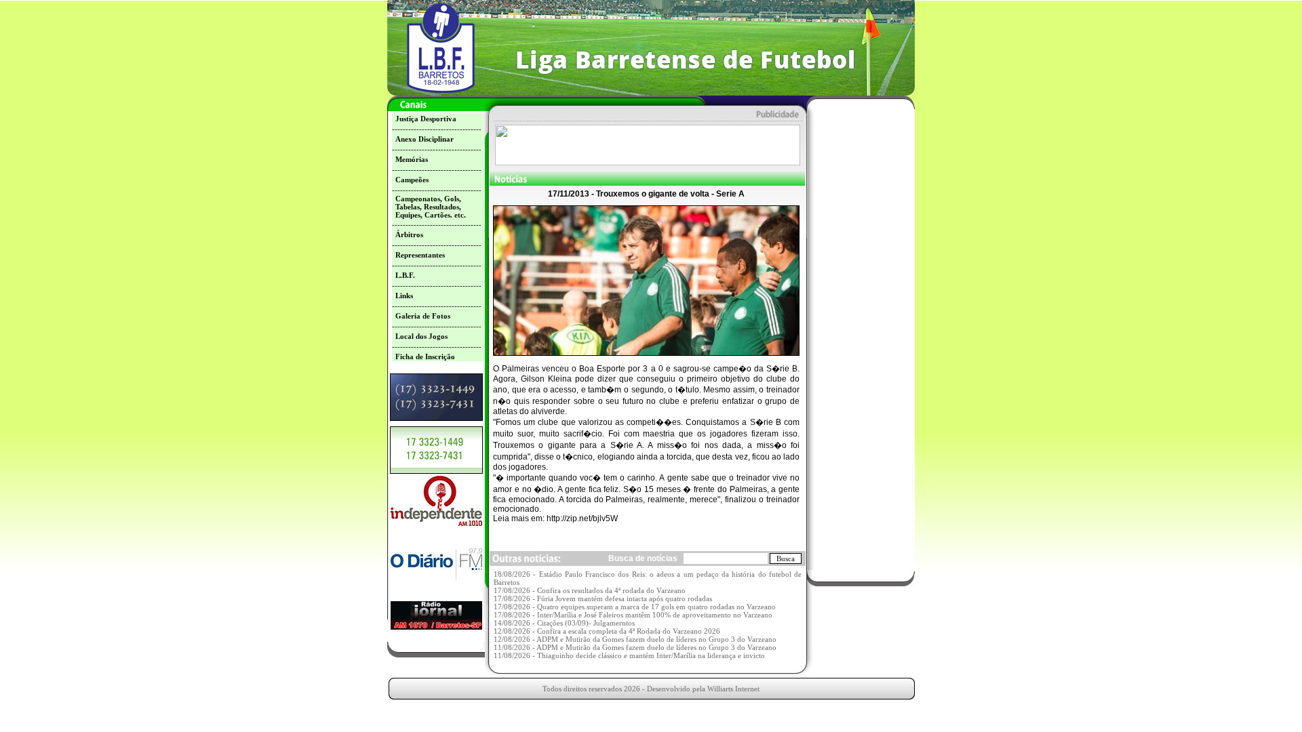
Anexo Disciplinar (424, 139)
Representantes (420, 255)
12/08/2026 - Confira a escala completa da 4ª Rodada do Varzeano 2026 (607, 631)
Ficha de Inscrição (425, 356)
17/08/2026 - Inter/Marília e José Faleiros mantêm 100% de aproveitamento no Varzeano (633, 615)
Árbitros (409, 234)
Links (404, 295)
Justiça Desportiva (425, 119)
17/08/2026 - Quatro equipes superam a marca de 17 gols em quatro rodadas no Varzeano (635, 607)
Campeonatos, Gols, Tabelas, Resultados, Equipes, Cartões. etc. (430, 207)
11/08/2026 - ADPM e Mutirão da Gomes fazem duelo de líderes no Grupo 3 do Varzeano (635, 647)
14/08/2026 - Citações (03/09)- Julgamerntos (564, 623)
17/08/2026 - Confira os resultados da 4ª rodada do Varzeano (590, 590)
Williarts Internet (733, 689)
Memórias (411, 159)
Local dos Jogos (421, 336)
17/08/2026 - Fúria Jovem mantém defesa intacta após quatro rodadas (603, 598)
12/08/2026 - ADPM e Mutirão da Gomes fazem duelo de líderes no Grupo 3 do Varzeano (635, 639)
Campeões (412, 180)
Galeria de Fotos (422, 316)
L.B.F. (405, 275)
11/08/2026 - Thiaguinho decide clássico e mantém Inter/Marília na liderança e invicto (629, 655)
